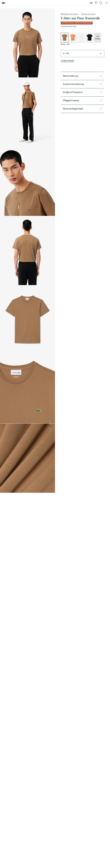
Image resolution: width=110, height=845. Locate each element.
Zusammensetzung (73, 84)
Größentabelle (67, 61)
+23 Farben (97, 38)
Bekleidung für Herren (69, 14)
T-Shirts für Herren (88, 14)
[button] (96, 2)
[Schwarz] (89, 37)
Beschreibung (70, 76)
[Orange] (73, 37)
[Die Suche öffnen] (100, 3)
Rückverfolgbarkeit (73, 109)
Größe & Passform (73, 92)
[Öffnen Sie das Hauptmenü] (106, 3)
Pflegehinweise (71, 100)
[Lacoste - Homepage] (3, 3)
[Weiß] (81, 37)
